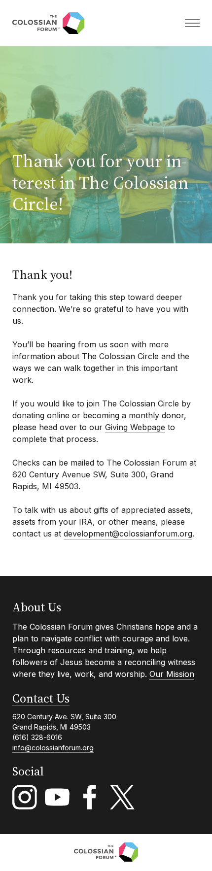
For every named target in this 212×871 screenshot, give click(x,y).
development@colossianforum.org (128, 533)
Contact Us (41, 699)
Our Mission (171, 674)
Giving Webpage (135, 427)
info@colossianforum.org (53, 747)
